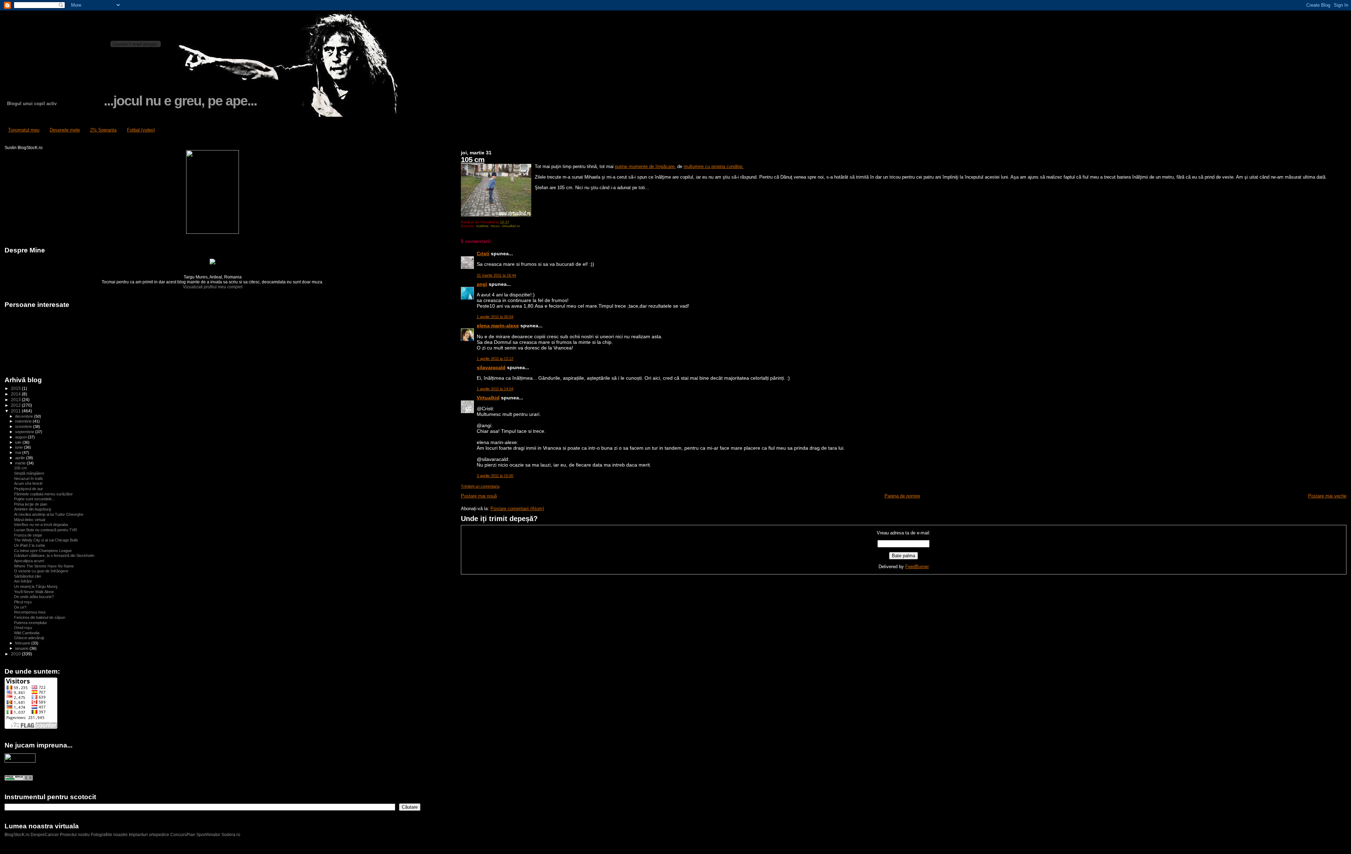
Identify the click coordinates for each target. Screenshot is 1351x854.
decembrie (24, 416)
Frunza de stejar (28, 535)
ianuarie (22, 648)
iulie (19, 442)
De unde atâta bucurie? (34, 597)
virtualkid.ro (511, 226)
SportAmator (208, 834)
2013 (16, 399)
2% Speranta (103, 130)
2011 (16, 411)
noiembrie (24, 421)
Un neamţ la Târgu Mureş (36, 586)
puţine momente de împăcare (644, 166)
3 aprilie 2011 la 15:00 (495, 476)
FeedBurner (917, 566)
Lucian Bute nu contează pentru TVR (45, 530)
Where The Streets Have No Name (44, 566)
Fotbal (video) (141, 130)
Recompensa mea (29, 612)
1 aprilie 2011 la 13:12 (495, 359)
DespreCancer (45, 834)
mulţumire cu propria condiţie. (714, 166)
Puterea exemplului (30, 623)
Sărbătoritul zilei (27, 576)
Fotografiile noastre (109, 834)
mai (18, 452)
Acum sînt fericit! (28, 483)
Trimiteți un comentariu (480, 486)
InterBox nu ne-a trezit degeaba (41, 524)
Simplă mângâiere (29, 473)
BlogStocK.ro (18, 834)
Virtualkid (488, 397)
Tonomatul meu (23, 130)
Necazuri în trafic (28, 478)
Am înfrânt (23, 581)
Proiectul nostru (75, 834)
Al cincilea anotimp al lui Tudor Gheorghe (48, 514)
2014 (16, 394)
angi (482, 284)
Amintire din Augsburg (32, 509)
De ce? (20, 607)
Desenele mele (65, 130)
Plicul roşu (23, 602)
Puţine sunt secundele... (34, 499)
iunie (19, 447)
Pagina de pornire (902, 496)
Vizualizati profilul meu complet (212, 286)
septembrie (25, 432)
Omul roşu (23, 627)
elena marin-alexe (498, 325)
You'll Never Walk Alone (34, 592)
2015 (16, 388)
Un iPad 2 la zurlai (29, 545)
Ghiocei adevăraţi (29, 638)
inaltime (482, 226)
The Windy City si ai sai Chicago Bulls (46, 540)
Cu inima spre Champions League (43, 550)
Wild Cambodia (26, 633)
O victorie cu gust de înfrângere (41, 571)
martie (21, 463)
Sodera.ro (230, 834)
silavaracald (491, 367)
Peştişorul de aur (28, 489)
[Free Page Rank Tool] (19, 779)
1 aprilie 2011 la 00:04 (495, 317)
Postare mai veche (1327, 496)
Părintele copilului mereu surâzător (43, 494)
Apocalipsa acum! (29, 561)
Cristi (483, 253)
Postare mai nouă (479, 496)
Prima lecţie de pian (30, 504)
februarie (23, 643)
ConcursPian (182, 834)
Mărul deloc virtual (29, 520)
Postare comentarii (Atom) (517, 508)
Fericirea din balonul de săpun (39, 617)
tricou (495, 226)
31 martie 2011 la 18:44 (496, 275)
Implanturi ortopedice (149, 834)
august (21, 437)
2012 (16, 405)
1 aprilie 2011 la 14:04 (495, 389)
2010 (16, 653)
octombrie (24, 426)
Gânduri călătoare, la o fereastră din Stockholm (54, 555)
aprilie (20, 458)
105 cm (472, 159)
